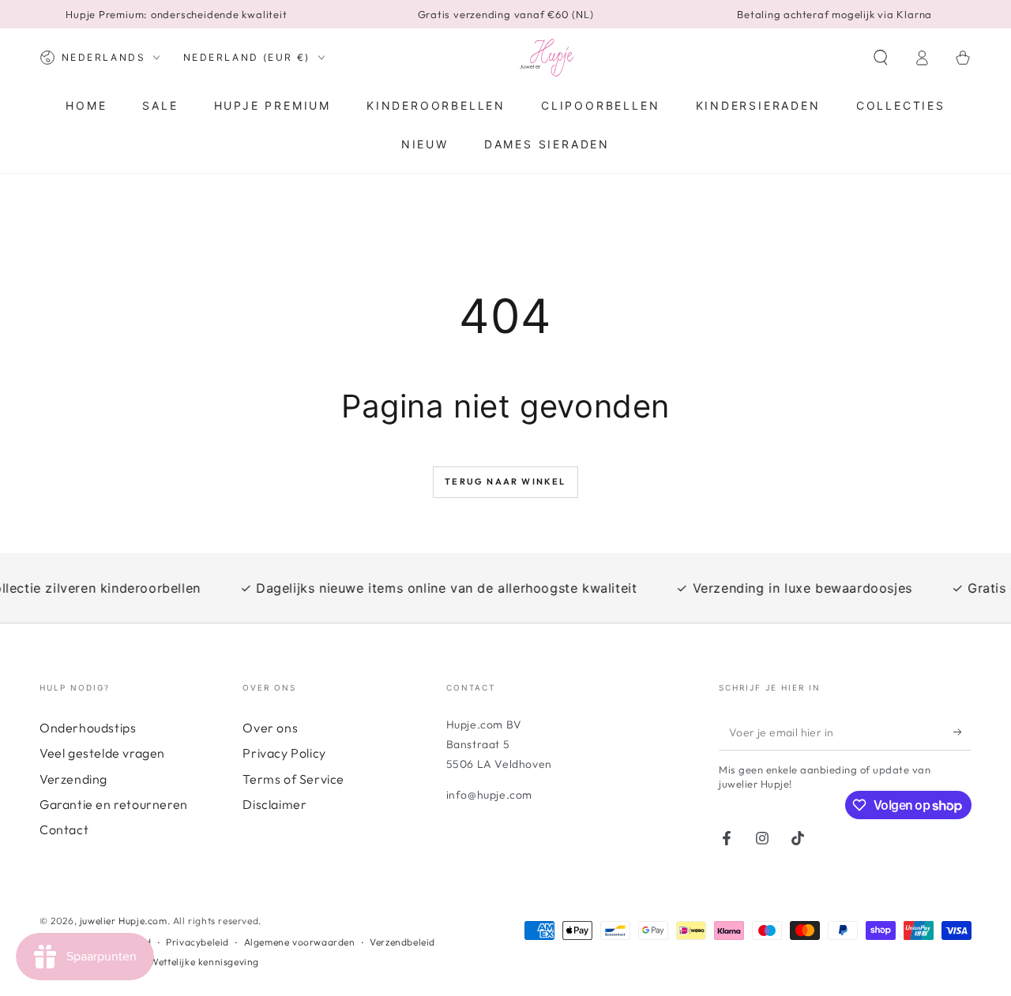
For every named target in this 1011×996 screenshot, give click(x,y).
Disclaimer (274, 804)
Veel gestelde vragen (102, 753)
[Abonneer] (962, 732)
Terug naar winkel (505, 481)
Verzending (73, 779)
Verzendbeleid (402, 942)
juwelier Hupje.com (123, 921)
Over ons (270, 728)
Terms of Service (293, 779)
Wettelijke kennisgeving (204, 962)
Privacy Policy (283, 753)
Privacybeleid (197, 942)
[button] (880, 57)
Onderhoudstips (87, 728)
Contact (63, 829)
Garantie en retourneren (113, 804)
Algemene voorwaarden (299, 942)
